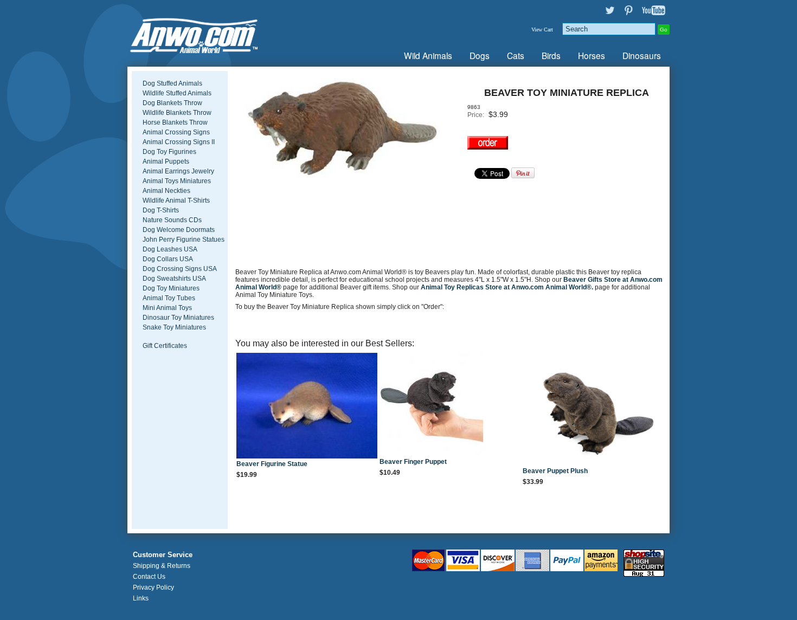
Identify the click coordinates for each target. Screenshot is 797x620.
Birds (551, 55)
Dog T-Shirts (161, 210)
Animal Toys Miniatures (177, 181)
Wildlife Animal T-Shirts (176, 200)
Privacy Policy (153, 587)
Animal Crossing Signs (176, 132)
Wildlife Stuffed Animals (177, 93)
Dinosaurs (641, 55)
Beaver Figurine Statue (271, 464)
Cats (515, 55)
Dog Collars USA (168, 259)
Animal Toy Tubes (169, 298)
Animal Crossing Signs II (179, 142)
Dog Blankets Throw (172, 103)
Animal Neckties (166, 191)
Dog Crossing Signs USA (180, 269)
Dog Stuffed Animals (172, 83)
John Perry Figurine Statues (183, 239)
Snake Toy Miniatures (174, 327)
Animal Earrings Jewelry (178, 171)
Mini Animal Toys (167, 308)
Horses (591, 55)
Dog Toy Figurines (169, 151)
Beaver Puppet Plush (555, 471)
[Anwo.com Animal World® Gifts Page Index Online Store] (216, 33)
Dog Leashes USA (170, 249)
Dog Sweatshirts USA (174, 278)
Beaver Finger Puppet (413, 462)
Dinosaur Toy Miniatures (178, 317)
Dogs (480, 55)
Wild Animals (428, 55)
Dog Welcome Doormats (179, 230)
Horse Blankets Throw (175, 122)
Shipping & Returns (161, 566)
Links (141, 598)
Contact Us (149, 576)
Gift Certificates (165, 346)
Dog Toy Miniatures (171, 288)
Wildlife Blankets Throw (177, 112)
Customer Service (162, 555)
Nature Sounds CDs (172, 220)
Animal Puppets (166, 161)
